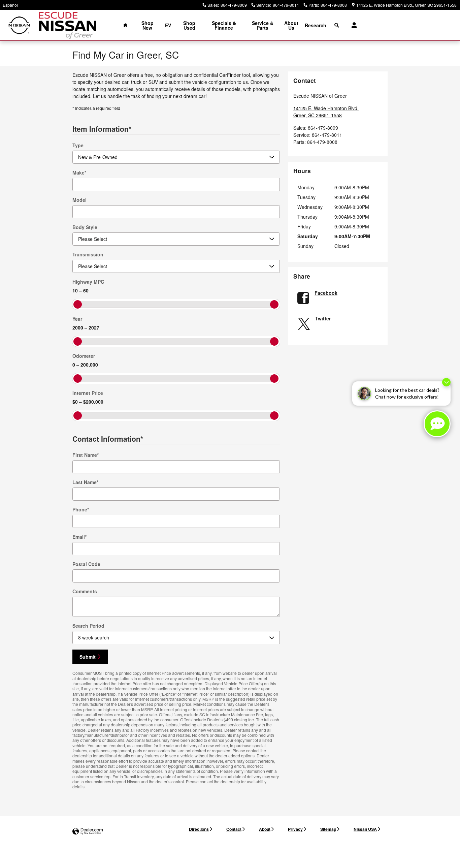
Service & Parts (262, 25)
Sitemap (328, 829)
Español (10, 5)
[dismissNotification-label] (446, 382)
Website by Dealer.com (87, 831)
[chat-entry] (437, 423)
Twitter (323, 318)
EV (168, 25)
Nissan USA (365, 829)
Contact (233, 829)
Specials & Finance (224, 25)
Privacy (295, 829)
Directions (199, 829)
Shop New (147, 25)
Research (315, 25)
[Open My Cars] (352, 25)
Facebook (326, 292)
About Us (291, 25)
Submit (87, 656)
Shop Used (189, 25)
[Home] (19, 25)
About (264, 829)
